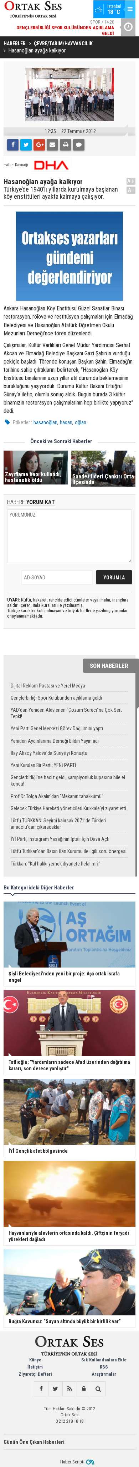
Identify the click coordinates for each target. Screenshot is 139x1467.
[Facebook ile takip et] (41, 1388)
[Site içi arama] (98, 1388)
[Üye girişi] (84, 1388)
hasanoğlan (45, 422)
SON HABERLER (109, 665)
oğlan (80, 422)
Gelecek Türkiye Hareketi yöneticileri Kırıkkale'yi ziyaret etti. (69, 808)
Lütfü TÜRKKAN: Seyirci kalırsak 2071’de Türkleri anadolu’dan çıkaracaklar (58, 824)
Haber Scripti (72, 1462)
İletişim (35, 1367)
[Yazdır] (65, 145)
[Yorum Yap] (78, 145)
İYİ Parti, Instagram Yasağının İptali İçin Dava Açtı (60, 839)
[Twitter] (26, 145)
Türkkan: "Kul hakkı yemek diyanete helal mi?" (56, 864)
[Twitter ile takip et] (55, 1388)
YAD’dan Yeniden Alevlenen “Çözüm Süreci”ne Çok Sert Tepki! (66, 713)
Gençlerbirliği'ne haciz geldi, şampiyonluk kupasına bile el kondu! (68, 781)
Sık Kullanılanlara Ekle (104, 1359)
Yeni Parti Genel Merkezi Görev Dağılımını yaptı (57, 728)
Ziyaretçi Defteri (35, 1374)
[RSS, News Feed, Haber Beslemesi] (69, 1388)
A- (131, 190)
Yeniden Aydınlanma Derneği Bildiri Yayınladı (55, 741)
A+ (131, 181)
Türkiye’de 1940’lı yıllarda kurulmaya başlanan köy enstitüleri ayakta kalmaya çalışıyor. (61, 193)
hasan (66, 422)
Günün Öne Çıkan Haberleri (34, 1442)
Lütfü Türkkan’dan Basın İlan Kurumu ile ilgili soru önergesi (69, 851)
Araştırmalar (104, 1374)
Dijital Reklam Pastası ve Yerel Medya (48, 686)
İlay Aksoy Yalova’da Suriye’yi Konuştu (49, 753)
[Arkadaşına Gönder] (52, 145)
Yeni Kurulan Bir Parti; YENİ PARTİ (43, 765)
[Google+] (39, 145)
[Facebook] (13, 145)
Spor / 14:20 (65, 27)
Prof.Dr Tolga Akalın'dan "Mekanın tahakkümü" (57, 796)
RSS (104, 1367)
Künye (35, 1359)
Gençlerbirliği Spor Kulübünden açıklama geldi (56, 698)
